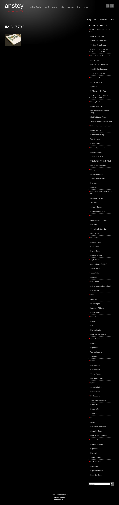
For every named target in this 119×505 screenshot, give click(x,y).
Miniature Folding (96, 198)
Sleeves (93, 418)
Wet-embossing (96, 352)
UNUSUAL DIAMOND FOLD (100, 161)
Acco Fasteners (96, 440)
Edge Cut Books (96, 475)
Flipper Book (95, 391)
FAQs (62, 7)
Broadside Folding (97, 135)
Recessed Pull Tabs (97, 211)
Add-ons (93, 187)
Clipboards (94, 449)
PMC (92, 326)
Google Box (94, 238)
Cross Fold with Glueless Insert (101, 56)
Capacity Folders (96, 174)
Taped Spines (95, 273)
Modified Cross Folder (98, 117)
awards (54, 7)
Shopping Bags (96, 431)
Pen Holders (94, 282)
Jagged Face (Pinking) (98, 264)
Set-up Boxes (95, 268)
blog (78, 7)
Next (112, 20)
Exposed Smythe (96, 470)
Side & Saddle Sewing (98, 40)
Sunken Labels (95, 457)
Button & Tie (94, 409)
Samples (93, 413)
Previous (103, 20)
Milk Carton (94, 233)
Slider (92, 361)
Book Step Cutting (97, 36)
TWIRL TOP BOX (96, 157)
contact (86, 7)
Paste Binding (95, 143)
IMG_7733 (14, 27)
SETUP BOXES (96, 82)
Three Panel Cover (97, 339)
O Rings (93, 295)
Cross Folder (95, 369)
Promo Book (94, 251)
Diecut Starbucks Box (98, 165)
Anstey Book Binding (98, 179)
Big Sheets (94, 347)
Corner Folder (95, 374)
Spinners (93, 86)
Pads (92, 216)
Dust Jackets (95, 396)
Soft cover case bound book (100, 286)
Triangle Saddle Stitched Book (101, 121)
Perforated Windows (97, 78)
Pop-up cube (95, 365)
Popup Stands (95, 130)
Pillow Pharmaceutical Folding (101, 126)
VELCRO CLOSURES (98, 73)
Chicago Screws (96, 207)
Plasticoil (93, 453)
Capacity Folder (96, 387)
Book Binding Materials (98, 435)
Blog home (91, 20)
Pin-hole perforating (97, 444)
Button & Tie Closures (98, 106)
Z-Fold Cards (95, 60)
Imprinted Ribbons (97, 308)
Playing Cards (95, 102)
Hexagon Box (95, 170)
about (47, 7)
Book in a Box (95, 462)
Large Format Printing (98, 220)
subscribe (71, 7)
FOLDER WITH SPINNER (99, 65)
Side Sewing (94, 466)
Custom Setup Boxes (98, 45)
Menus (92, 422)
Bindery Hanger (96, 255)
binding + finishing (35, 7)
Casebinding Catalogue (99, 69)
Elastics (93, 321)
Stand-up (93, 356)
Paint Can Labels (96, 317)
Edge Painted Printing (98, 334)
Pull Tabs (93, 225)
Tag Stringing (95, 139)
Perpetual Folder (96, 378)
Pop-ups (93, 183)
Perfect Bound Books (98, 427)
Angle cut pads (95, 260)
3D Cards (93, 203)
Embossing (94, 405)
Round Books (95, 312)
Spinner (93, 383)
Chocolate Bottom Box (98, 229)
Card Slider (94, 246)
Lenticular (94, 299)
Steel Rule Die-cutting (98, 400)
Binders (93, 343)
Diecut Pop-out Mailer (98, 148)
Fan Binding (94, 290)
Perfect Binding (96, 152)
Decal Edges (95, 304)
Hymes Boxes (95, 242)
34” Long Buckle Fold (98, 91)
